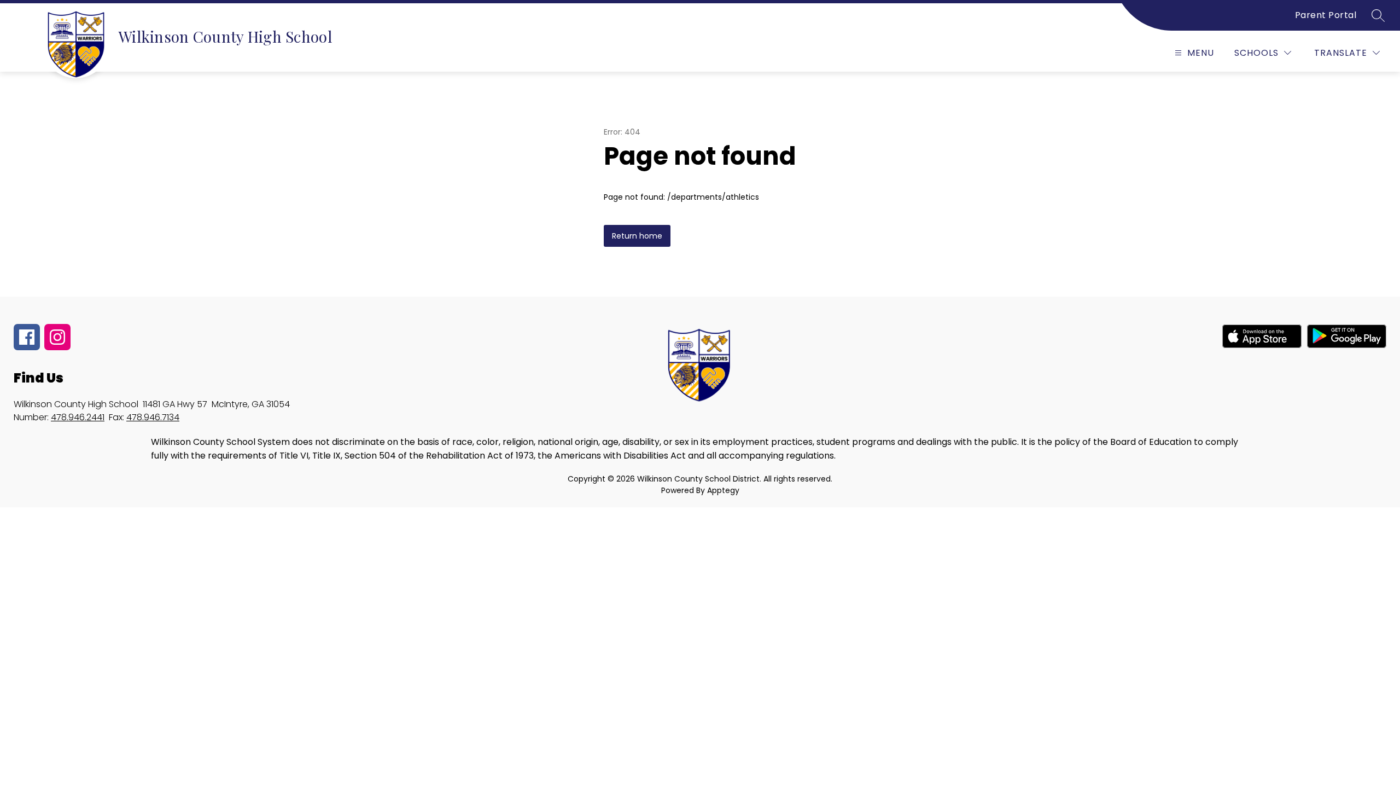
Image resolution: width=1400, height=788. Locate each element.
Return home (637, 235)
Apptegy (723, 490)
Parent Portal (1326, 15)
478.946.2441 (77, 417)
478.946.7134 (152, 417)
